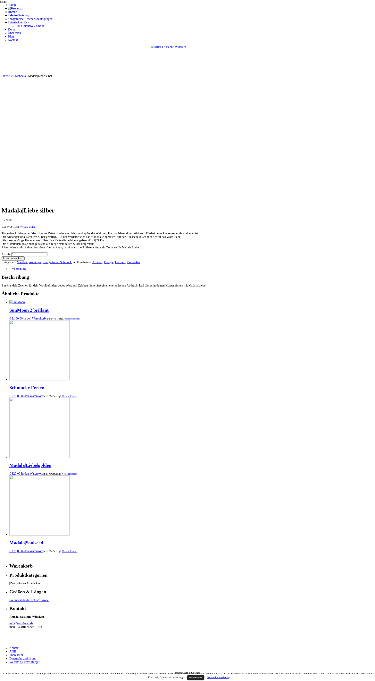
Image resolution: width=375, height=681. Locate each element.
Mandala (20, 76)
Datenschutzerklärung (22, 658)
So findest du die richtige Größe (29, 600)
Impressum (16, 655)
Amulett (97, 262)
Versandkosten (28, 226)
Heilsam (120, 262)
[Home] (13, 8)
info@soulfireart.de (21, 623)
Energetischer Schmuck (57, 262)
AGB (12, 651)
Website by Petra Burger (24, 662)
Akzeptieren (195, 677)
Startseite (7, 76)
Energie (108, 262)
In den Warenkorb (13, 258)
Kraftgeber (133, 262)
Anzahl (6, 254)
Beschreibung (17, 268)
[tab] (191, 269)
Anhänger (35, 262)
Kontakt (14, 648)
